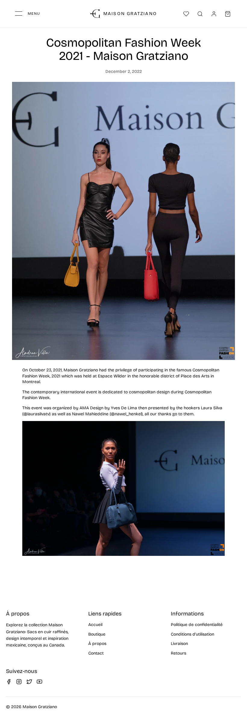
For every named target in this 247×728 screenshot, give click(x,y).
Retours (178, 653)
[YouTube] (39, 681)
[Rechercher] (200, 14)
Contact (96, 653)
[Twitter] (29, 681)
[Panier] (228, 14)
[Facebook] (8, 681)
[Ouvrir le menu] (18, 13)
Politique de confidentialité (197, 624)
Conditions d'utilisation (192, 634)
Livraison (179, 643)
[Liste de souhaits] (186, 14)
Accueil (95, 624)
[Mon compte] (214, 14)
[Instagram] (19, 681)
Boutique (96, 634)
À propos (97, 643)
